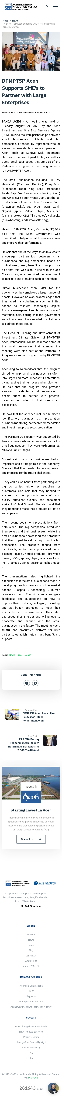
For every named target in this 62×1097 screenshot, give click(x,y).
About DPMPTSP (31, 966)
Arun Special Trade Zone (31, 1001)
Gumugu (33, 1077)
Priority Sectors (31, 1037)
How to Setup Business (31, 1031)
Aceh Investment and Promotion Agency (31, 1007)
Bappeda (31, 996)
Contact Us (27, 839)
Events (31, 945)
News (15, 20)
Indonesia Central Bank (31, 986)
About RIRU (31, 961)
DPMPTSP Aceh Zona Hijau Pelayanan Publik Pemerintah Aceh (39, 717)
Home (5, 20)
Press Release (24, 655)
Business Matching (31, 1047)
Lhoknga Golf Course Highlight (31, 1042)
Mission (31, 934)
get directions (33, 906)
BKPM (31, 991)
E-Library (31, 1058)
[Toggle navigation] (55, 6)
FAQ (31, 1053)
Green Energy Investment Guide (31, 1026)
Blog (31, 950)
